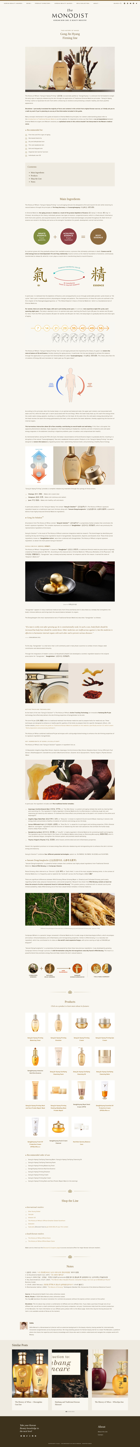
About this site (102, 1432)
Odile (31, 1323)
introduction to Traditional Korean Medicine (42, 119)
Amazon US (32, 1218)
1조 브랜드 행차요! (57, 1275)
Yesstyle (30, 1214)
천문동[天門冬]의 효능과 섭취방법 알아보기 (58, 1285)
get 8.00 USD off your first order (57, 1227)
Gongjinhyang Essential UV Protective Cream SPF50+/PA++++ (104, 1108)
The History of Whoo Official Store (39, 1238)
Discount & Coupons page (51, 1248)
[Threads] (29, 1436)
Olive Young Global (34, 1211)
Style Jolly (31, 1227)
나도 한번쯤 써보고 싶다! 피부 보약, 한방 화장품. (54, 1272)
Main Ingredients (37, 172)
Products (34, 176)
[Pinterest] (127, 3)
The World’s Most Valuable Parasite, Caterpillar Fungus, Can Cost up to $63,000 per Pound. (81, 1280)
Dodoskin (31, 1224)
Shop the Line (36, 179)
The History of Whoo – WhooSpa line (109, 1402)
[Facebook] (133, 3)
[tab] (66, 1411)
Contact (100, 1435)
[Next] (124, 1380)
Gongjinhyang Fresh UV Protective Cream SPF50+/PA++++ (35, 1144)
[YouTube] (130, 3)
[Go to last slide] (15, 1380)
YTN (98, 928)
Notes (33, 182)
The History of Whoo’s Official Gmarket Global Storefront (46, 1221)
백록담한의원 (72, 604)
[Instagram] (124, 3)
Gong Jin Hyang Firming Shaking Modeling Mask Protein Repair (58, 1108)
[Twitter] (136, 3)
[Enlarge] (106, 227)
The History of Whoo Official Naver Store (41, 1241)
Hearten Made (87, 1443)
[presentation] (30, 1373)
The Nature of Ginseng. (55, 1287)
